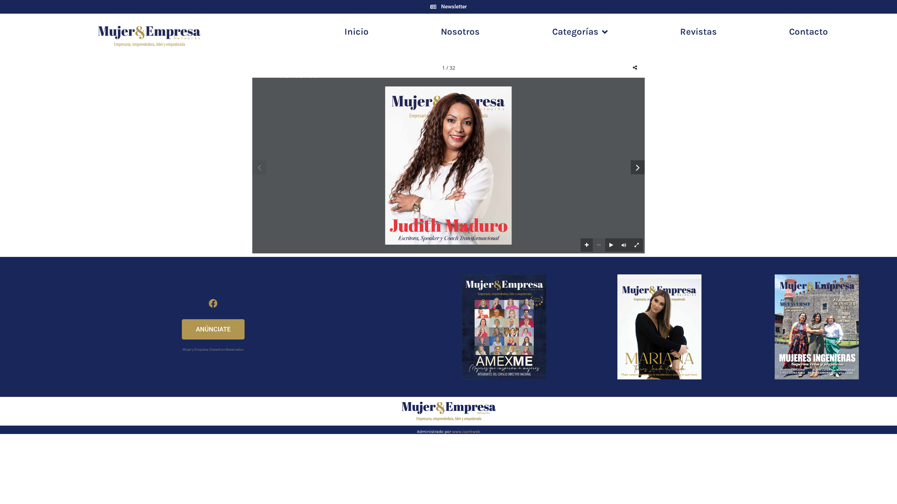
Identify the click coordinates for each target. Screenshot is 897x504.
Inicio (356, 31)
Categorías (575, 31)
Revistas (698, 31)
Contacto (808, 31)
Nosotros (460, 31)
